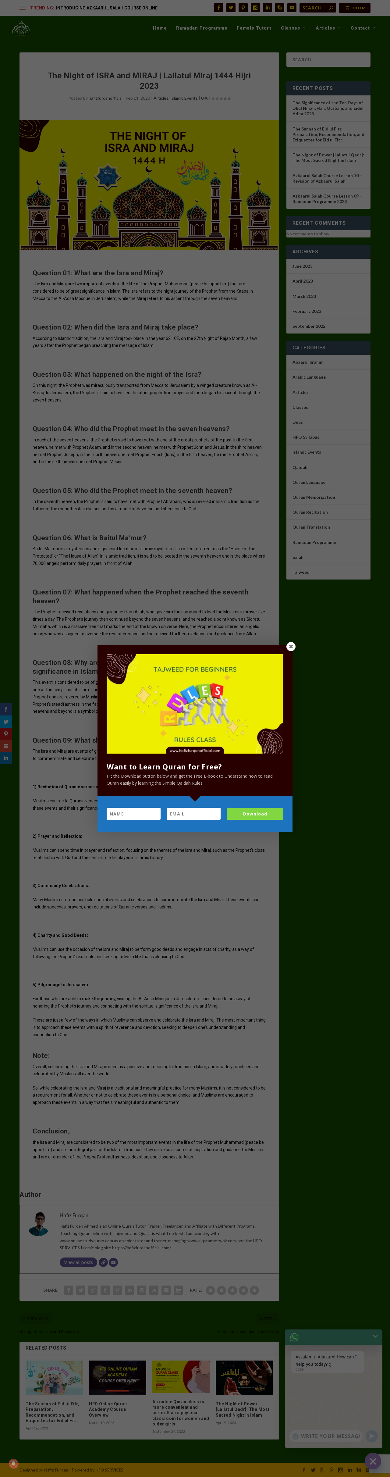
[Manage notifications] (13, 1463)
